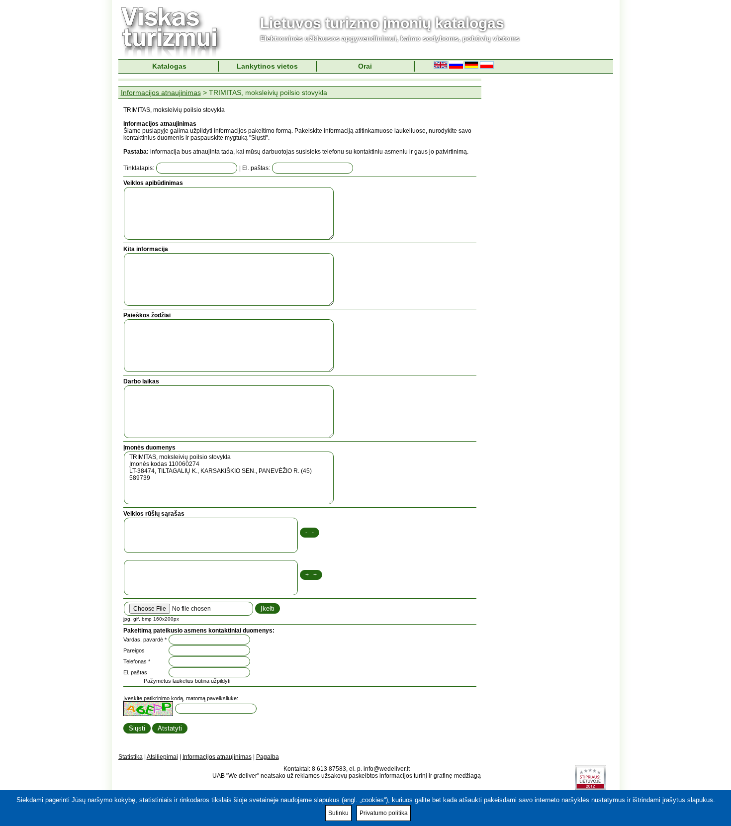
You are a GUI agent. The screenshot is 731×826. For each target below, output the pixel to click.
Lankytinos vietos (267, 66)
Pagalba (267, 756)
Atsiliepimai (162, 756)
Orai (365, 66)
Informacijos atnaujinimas (161, 92)
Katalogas (169, 66)
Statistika (130, 756)
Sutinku (338, 813)
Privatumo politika (384, 813)
